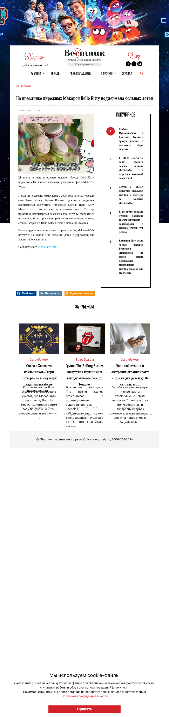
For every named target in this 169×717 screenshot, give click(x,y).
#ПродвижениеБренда (32, 414)
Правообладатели (81, 73)
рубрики (36, 73)
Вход (134, 55)
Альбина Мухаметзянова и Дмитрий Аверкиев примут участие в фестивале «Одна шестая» (131, 139)
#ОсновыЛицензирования (125, 414)
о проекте (107, 73)
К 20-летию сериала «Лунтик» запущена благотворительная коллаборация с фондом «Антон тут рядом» (131, 221)
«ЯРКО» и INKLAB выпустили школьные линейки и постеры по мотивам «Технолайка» (131, 195)
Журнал (127, 73)
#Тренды (146, 414)
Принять (84, 709)
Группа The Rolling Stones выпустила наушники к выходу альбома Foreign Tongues (84, 375)
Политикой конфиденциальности (85, 696)
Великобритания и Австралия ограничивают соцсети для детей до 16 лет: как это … (130, 375)
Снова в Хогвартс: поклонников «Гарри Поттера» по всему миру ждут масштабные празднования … (38, 378)
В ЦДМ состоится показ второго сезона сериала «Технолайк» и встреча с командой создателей (131, 168)
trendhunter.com (47, 247)
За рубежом (23, 86)
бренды (55, 73)
